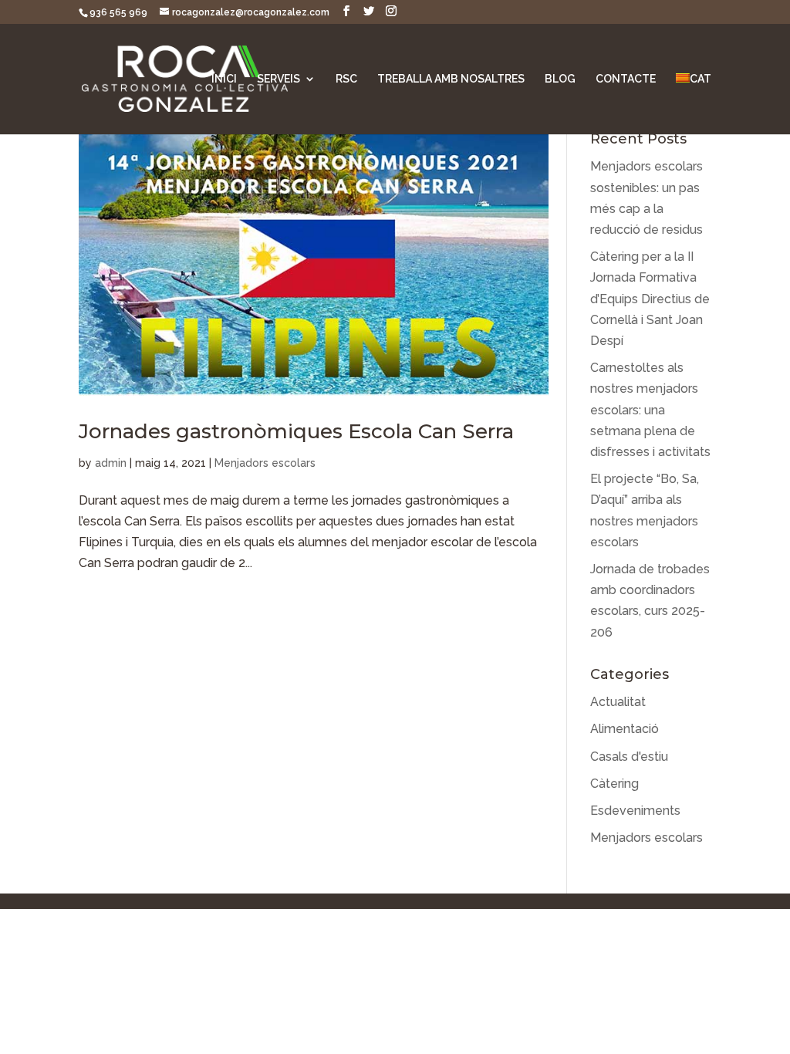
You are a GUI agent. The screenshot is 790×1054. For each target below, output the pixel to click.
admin (111, 463)
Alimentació (624, 728)
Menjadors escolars (265, 463)
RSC (346, 79)
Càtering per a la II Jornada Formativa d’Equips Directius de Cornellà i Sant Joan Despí (650, 298)
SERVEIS (278, 79)
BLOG (560, 79)
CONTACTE (626, 79)
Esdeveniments (635, 810)
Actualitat (618, 701)
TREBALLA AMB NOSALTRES (451, 79)
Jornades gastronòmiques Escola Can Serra (296, 431)
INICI (224, 79)
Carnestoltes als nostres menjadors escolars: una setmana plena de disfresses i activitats (650, 409)
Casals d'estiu (629, 756)
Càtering (614, 783)
